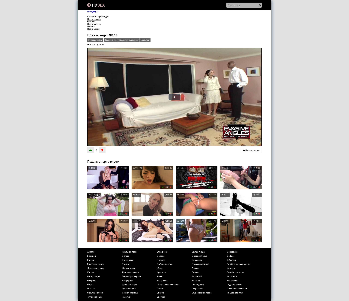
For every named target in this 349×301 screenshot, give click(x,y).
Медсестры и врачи (131, 276)
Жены (159, 268)
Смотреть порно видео (98, 16)
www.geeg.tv (92, 11)
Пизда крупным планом (168, 284)
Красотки (161, 272)
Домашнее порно (95, 268)
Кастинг (91, 272)
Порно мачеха (94, 24)
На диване (197, 276)
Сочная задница (130, 293)
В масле (160, 256)
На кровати (232, 276)
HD (98, 5)
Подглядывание (234, 284)
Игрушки (231, 268)
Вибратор (231, 260)
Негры (90, 284)
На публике (162, 280)
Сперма (160, 293)
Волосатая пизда (95, 264)
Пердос (91, 26)
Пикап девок (198, 284)
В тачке (90, 260)
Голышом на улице (201, 264)
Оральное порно (130, 284)
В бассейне (232, 252)
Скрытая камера (95, 293)
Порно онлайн (94, 19)
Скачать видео (252, 150)
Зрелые (195, 268)
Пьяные (91, 288)
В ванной (91, 256)
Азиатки (91, 252)
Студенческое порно (202, 293)
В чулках (161, 260)
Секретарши (197, 288)
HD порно (91, 21)
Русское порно (129, 288)
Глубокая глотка (164, 264)
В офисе (230, 256)
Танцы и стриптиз (235, 293)
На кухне (91, 280)
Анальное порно (130, 252)
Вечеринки (197, 260)
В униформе (127, 260)
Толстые (126, 297)
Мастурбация (93, 276)
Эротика (161, 297)
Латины (195, 272)
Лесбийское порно (235, 272)
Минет (160, 276)
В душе (125, 256)
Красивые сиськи (130, 272)
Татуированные (94, 297)
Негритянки (232, 280)
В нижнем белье (199, 256)
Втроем (125, 264)
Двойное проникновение (238, 264)
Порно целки (93, 29)
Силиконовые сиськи (237, 288)
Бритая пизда (198, 252)
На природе (127, 280)
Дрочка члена (128, 268)
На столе (196, 280)
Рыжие (160, 288)
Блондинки (162, 252)
